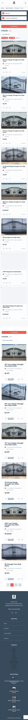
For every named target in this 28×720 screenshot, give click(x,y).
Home (2, 8)
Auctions (6, 638)
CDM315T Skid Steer (14, 691)
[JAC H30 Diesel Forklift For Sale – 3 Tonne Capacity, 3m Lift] (14, 678)
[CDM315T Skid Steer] (14, 688)
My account (14, 664)
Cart (14, 653)
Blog (14, 652)
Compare (14, 657)
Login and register (14, 661)
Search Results (9, 8)
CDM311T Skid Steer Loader (14, 700)
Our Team (6, 628)
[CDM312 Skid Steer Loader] (14, 707)
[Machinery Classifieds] (14, 3)
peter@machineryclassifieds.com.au (14, 605)
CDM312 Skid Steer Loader (14, 709)
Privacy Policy (7, 633)
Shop (14, 669)
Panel (5, 623)
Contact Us (14, 658)
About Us (14, 649)
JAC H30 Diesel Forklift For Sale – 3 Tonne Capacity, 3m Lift (14, 681)
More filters (15, 26)
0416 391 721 (14, 601)
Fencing (17, 8)
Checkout (14, 656)
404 (14, 648)
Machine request (14, 662)
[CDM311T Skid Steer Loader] (14, 698)
